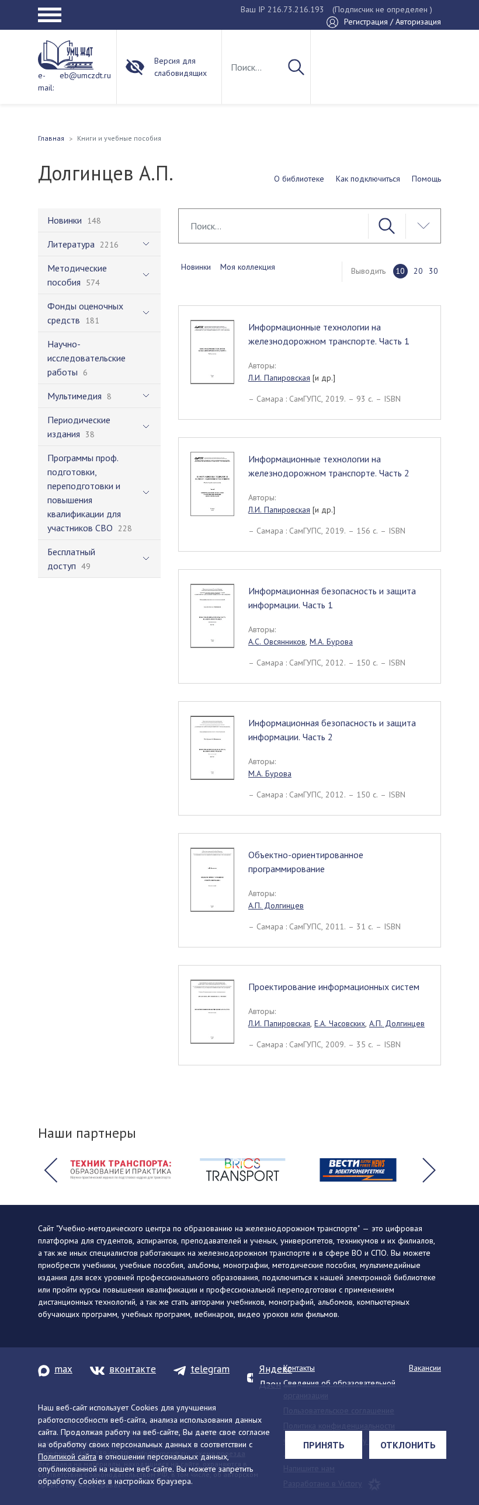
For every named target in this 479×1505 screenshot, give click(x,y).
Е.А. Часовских (339, 1023)
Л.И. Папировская (279, 377)
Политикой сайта (67, 1456)
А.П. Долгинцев (276, 905)
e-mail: (46, 81)
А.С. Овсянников (277, 641)
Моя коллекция (247, 267)
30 (433, 271)
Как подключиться (368, 178)
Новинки (196, 267)
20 (418, 271)
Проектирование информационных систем (333, 986)
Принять (324, 1445)
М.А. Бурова (331, 641)
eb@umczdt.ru (85, 75)
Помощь (426, 178)
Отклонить (408, 1445)
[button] (50, 1170)
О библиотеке (299, 178)
